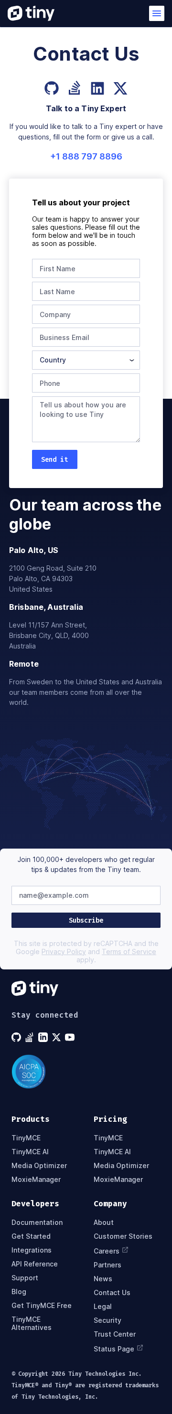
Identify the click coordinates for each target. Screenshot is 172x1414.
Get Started (31, 1236)
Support (24, 1278)
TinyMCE (26, 1138)
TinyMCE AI (30, 1152)
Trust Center (115, 1334)
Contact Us (112, 1292)
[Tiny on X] (57, 1037)
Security (107, 1320)
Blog (18, 1291)
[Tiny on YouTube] (70, 1037)
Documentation (37, 1222)
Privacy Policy (64, 951)
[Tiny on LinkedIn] (44, 1037)
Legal (103, 1306)
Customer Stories (123, 1236)
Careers (106, 1251)
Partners (107, 1265)
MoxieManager (36, 1179)
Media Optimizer (39, 1165)
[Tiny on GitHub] (17, 1037)
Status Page (114, 1349)
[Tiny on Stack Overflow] (30, 1037)
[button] (156, 13)
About (104, 1222)
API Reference (34, 1264)
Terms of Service (129, 951)
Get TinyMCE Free (41, 1305)
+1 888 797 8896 (86, 156)
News (103, 1279)
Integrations (31, 1250)
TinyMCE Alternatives (31, 1323)
